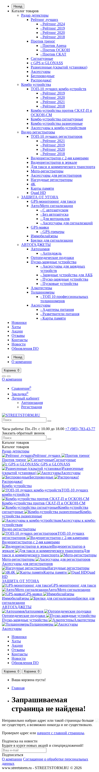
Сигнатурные (42, 58)
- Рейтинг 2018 (52, 37)
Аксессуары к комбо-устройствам (58, 128)
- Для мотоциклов (55, 219)
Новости (19, 344)
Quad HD (38, 193)
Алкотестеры (41, 288)
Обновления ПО (25, 348)
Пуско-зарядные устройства (53, 262)
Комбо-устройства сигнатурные (57, 119)
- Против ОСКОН (55, 50)
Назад (17, 6)
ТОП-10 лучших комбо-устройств (58, 89)
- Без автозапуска (54, 214)
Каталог (15, 447)
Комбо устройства (36, 84)
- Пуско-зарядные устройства (64, 279)
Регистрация (31, 407)
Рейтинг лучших (44, 20)
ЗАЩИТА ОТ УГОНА (39, 197)
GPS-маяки (40, 227)
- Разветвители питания (59, 314)
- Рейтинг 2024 (52, 24)
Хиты (16, 327)
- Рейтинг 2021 (52, 102)
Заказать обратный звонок (23, 433)
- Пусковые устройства (59, 284)
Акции (17, 331)
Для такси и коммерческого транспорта (63, 167)
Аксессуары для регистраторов (56, 175)
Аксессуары (40, 71)
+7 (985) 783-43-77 (80, 429)
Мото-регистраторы (47, 171)
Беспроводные (43, 76)
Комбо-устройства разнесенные (57, 123)
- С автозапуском (54, 210)
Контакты (20, 340)
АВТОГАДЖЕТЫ (36, 245)
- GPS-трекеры (52, 232)
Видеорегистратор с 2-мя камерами (60, 158)
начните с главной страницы (60, 733)
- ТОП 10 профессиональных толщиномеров (64, 299)
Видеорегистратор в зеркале (54, 162)
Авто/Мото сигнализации (52, 206)
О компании (22, 362)
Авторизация (32, 403)
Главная (18, 688)
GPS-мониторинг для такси (53, 201)
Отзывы (18, 335)
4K (33, 184)
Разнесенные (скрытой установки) (59, 67)
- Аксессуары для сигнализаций (66, 223)
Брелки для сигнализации (52, 240)
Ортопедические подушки (52, 258)
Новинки (19, 322)
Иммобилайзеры (44, 236)
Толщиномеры (43, 292)
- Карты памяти (53, 318)
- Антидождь (51, 253)
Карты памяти (42, 188)
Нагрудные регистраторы (52, 180)
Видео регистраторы (38, 132)
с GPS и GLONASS (47, 63)
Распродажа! (41, 80)
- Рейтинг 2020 (52, 33)
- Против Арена (53, 46)
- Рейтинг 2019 (52, 28)
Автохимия (40, 249)
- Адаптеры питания (57, 310)
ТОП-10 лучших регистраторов (56, 136)
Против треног (43, 41)
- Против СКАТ (53, 54)
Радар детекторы (35, 15)
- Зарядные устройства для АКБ (66, 275)
